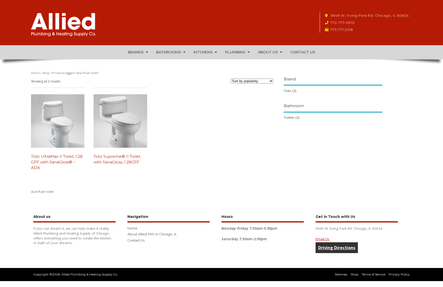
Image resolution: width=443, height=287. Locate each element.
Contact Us (136, 240)
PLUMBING (235, 52)
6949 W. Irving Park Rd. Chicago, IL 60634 (369, 15)
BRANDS (136, 52)
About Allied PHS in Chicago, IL (152, 234)
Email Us (322, 239)
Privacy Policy (399, 274)
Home (35, 73)
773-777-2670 (342, 23)
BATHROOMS (168, 52)
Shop (45, 73)
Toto (287, 90)
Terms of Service (373, 274)
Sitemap (341, 274)
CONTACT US (302, 52)
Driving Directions (336, 248)
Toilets (289, 117)
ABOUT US (268, 52)
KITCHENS (203, 52)
